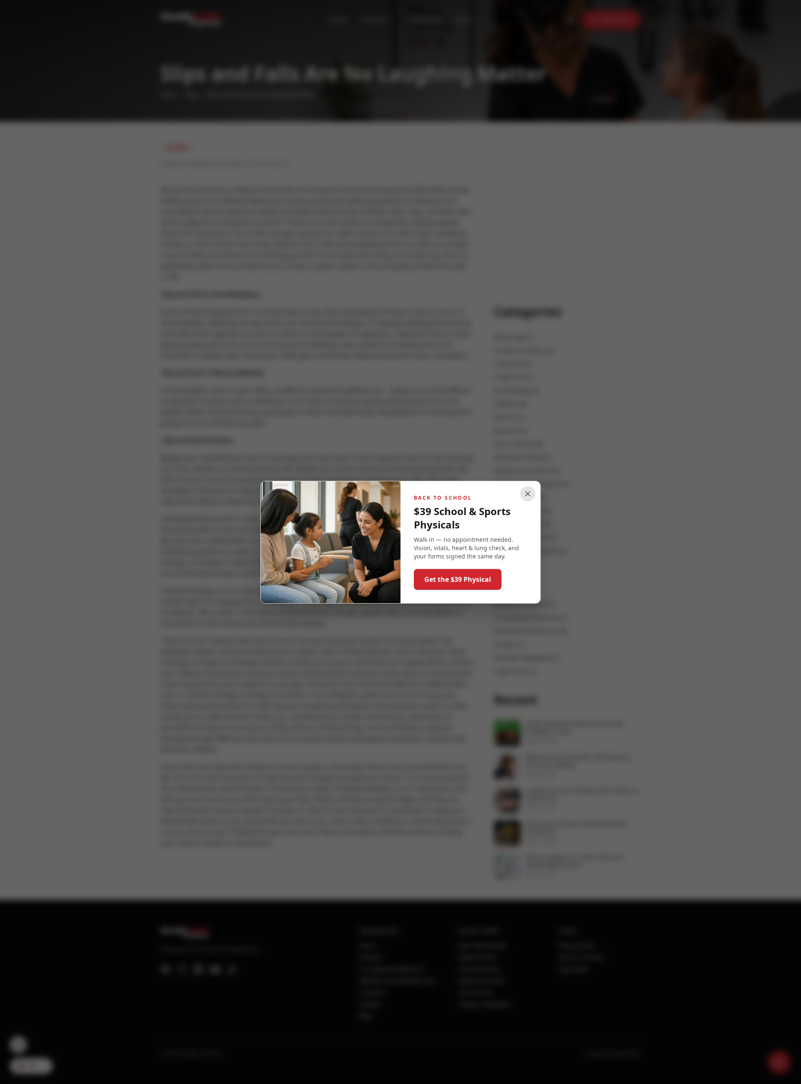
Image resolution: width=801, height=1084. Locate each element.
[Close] (527, 493)
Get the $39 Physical (457, 579)
